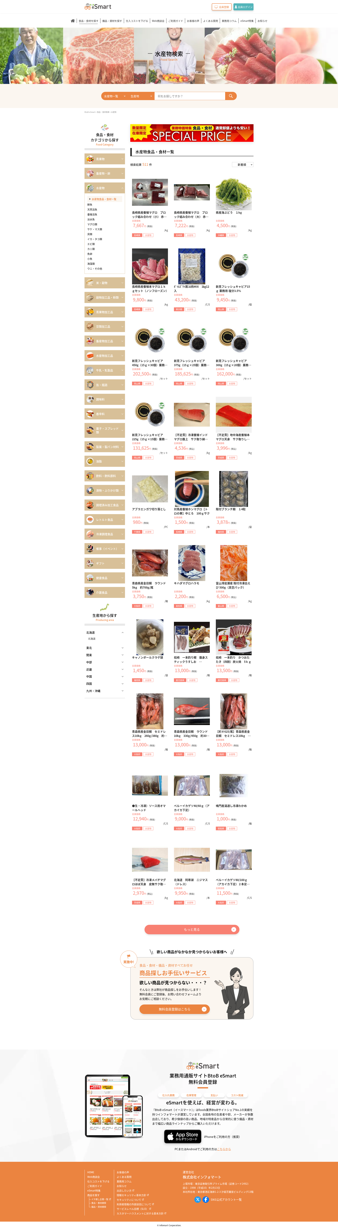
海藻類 (91, 263)
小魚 (89, 258)
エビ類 (91, 244)
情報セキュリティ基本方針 (131, 1195)
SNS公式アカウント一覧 (226, 1199)
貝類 (89, 234)
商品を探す (93, 1195)
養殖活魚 (92, 214)
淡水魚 (91, 219)
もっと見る (192, 929)
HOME (90, 1172)
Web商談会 (158, 21)
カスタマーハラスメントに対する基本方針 (140, 1213)
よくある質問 (210, 21)
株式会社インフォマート (202, 1177)
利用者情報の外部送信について (134, 1204)
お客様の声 (193, 21)
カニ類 (91, 249)
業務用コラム (229, 21)
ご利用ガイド (175, 21)
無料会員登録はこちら (174, 1009)
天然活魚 (92, 209)
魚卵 (89, 253)
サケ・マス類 (94, 229)
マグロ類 (92, 224)
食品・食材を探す (88, 21)
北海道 (91, 638)
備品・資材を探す (112, 21)
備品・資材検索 (98, 1206)
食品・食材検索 (98, 1202)
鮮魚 (89, 204)
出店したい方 (124, 1190)
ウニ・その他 (94, 268)
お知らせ (262, 21)
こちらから (224, 1149)
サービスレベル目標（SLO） (132, 1209)
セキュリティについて (129, 1199)
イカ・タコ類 (94, 239)
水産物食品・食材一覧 (104, 199)
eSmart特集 (247, 21)
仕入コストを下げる (137, 21)
